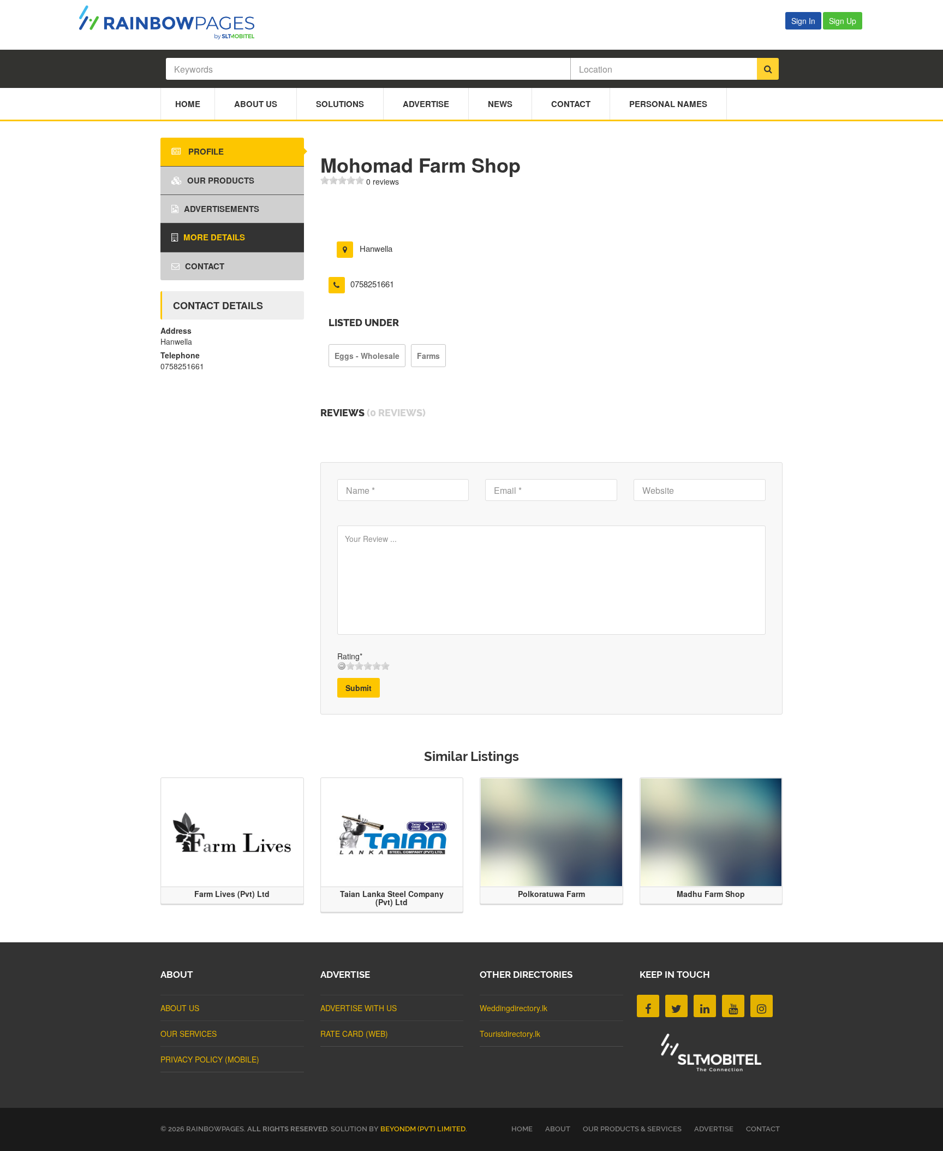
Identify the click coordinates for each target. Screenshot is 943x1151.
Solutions (340, 104)
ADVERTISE (713, 1129)
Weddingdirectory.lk (513, 1007)
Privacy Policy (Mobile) (209, 1059)
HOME (522, 1129)
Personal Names (668, 104)
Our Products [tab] (220, 180)
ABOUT (557, 1129)
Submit (358, 687)
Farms (428, 355)
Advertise (426, 104)
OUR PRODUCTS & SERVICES (632, 1129)
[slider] (342, 180)
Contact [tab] (204, 266)
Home (187, 104)
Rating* (349, 656)
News (500, 104)
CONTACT (763, 1129)
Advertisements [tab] (221, 209)
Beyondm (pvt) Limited (422, 1129)
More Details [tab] (214, 237)
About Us (255, 104)
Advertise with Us (358, 1007)
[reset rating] (341, 666)
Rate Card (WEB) (354, 1033)
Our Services (188, 1033)
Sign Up (842, 20)
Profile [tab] (205, 151)
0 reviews (382, 181)
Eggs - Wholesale (367, 355)
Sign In (803, 20)
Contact (570, 104)
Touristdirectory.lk (510, 1033)
